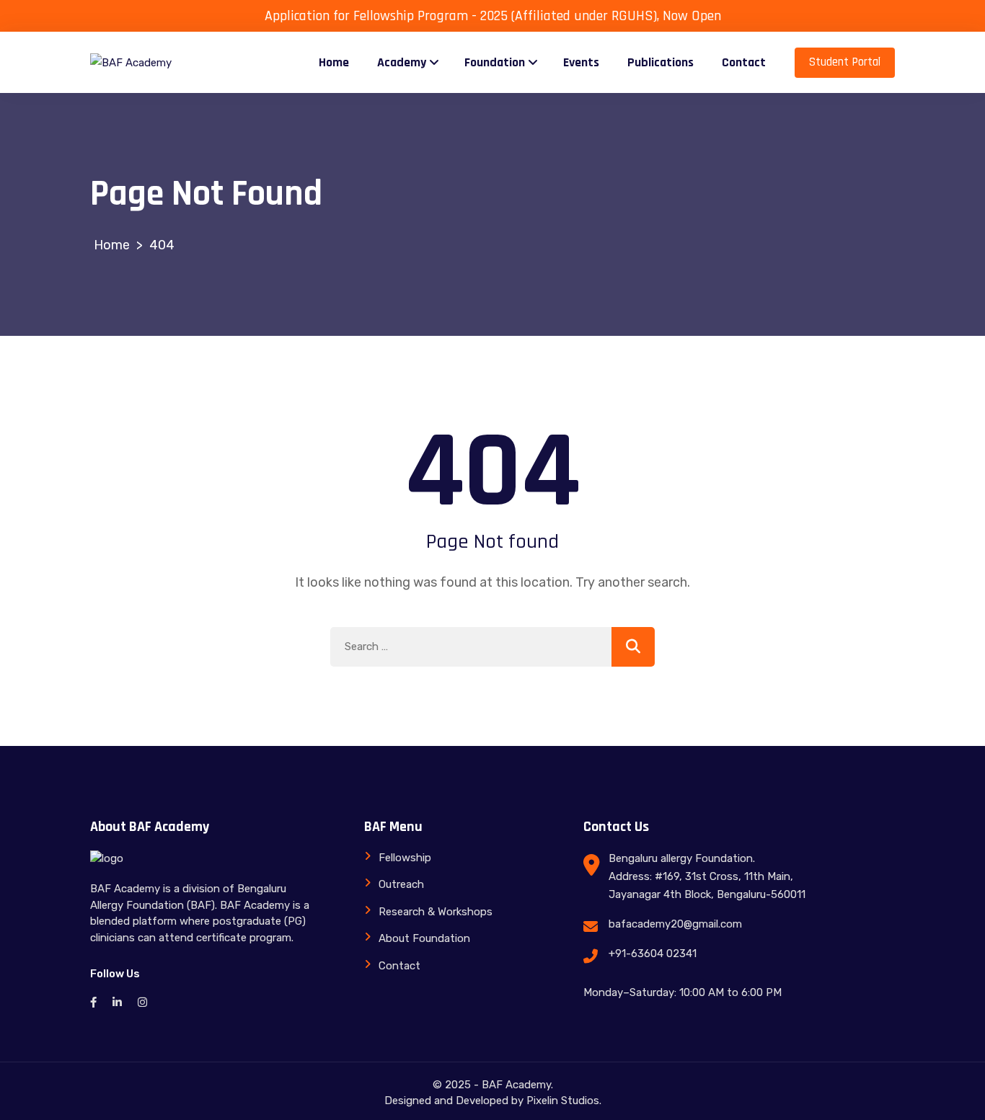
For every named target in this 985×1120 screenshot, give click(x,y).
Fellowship (405, 857)
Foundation (494, 62)
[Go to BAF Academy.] (112, 245)
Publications (660, 62)
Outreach (401, 884)
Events (581, 62)
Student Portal (844, 62)
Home (334, 62)
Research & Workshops (435, 911)
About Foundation (424, 938)
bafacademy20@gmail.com (675, 923)
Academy (401, 62)
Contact (744, 62)
